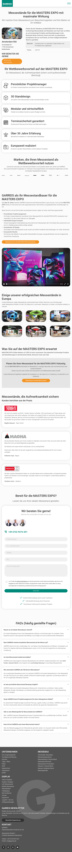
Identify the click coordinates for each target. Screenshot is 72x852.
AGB (3, 766)
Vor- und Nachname (13, 546)
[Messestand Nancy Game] (36, 333)
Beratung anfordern (8, 61)
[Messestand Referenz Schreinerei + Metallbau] (60, 318)
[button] (35, 629)
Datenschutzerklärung (22, 581)
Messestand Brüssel (44, 761)
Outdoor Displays (7, 782)
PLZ (8, 559)
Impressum (5, 770)
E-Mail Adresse (12, 539)
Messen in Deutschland (45, 766)
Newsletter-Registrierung (12, 820)
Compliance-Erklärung (9, 757)
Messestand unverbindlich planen (36, 380)
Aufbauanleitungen (8, 802)
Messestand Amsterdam (46, 764)
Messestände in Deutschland (47, 759)
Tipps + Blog (6, 761)
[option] (25, 175)
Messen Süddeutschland (46, 768)
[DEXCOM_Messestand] (36, 318)
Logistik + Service (7, 800)
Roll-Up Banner (7, 793)
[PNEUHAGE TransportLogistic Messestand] (12, 318)
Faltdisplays (6, 791)
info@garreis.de (11, 841)
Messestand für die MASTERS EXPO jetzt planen (20, 242)
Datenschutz (6, 768)
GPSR (4, 773)
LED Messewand (7, 784)
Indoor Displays (7, 779)
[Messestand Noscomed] (12, 333)
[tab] (36, 629)
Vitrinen (4, 795)
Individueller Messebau (45, 755)
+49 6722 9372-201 (17, 532)
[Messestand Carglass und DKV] (60, 333)
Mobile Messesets (8, 786)
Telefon (9, 553)
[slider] (32, 284)
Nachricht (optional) (13, 566)
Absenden (36, 591)
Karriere (4, 759)
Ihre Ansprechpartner (9, 755)
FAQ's (4, 764)
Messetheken (6, 788)
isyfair (17, 728)
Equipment (5, 797)
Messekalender (43, 770)
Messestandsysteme (45, 757)
